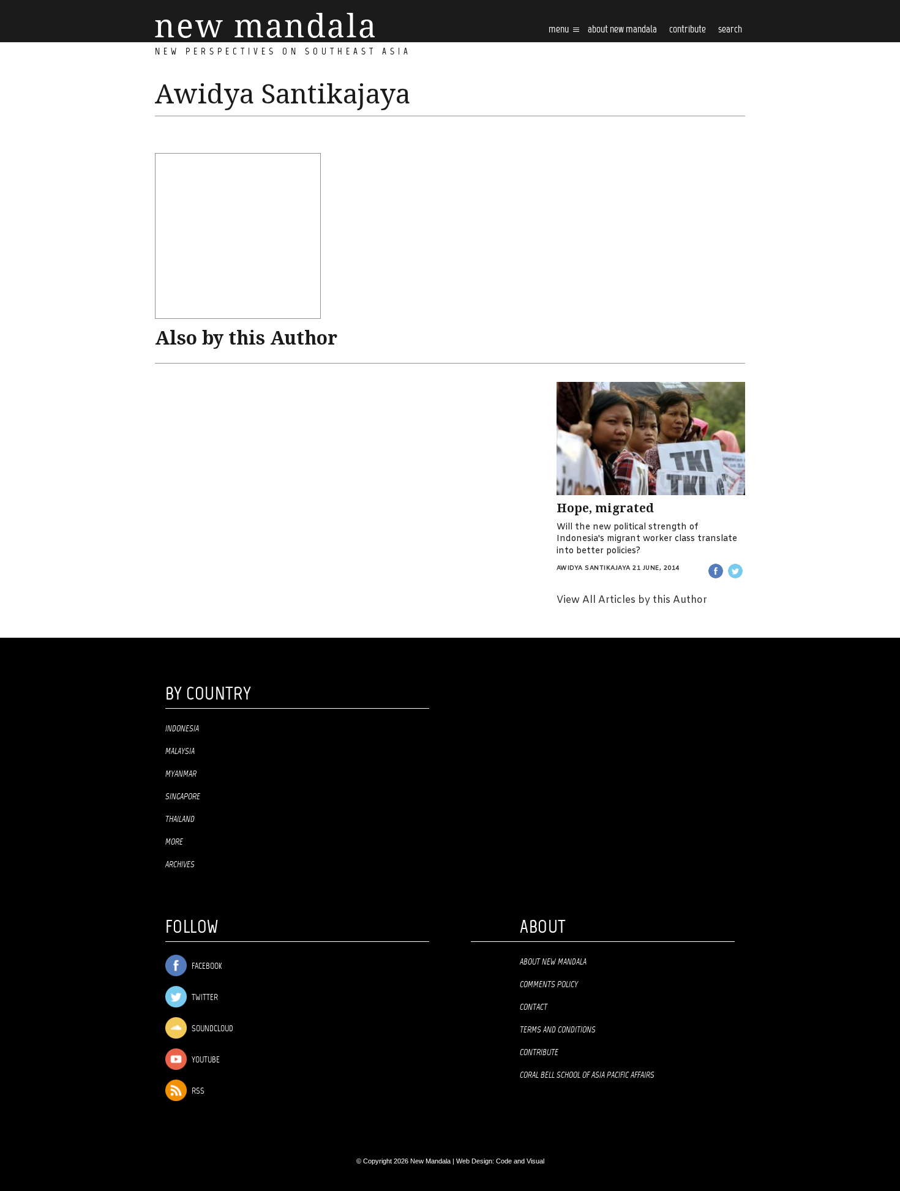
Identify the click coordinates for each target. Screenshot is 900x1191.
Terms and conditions (558, 1030)
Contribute (539, 1053)
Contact (533, 1007)
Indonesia (182, 729)
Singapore (182, 797)
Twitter (204, 997)
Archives (180, 865)
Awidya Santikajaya (594, 568)
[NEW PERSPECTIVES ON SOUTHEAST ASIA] (265, 25)
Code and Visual (520, 1161)
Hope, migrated (605, 508)
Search (730, 29)
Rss (197, 1091)
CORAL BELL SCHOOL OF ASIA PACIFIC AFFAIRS (587, 1075)
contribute (687, 29)
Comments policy (549, 985)
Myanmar (181, 774)
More (174, 842)
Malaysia (180, 751)
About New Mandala (622, 29)
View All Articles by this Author (632, 600)
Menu (560, 29)
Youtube (205, 1060)
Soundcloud (211, 1029)
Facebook (206, 966)
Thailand (180, 819)
